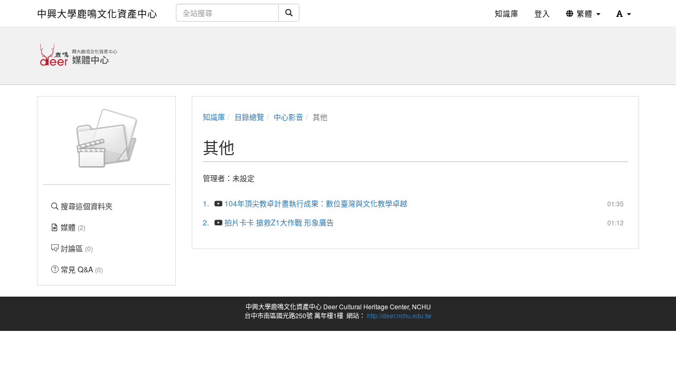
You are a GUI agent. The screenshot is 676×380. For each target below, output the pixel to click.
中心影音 (288, 116)
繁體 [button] (584, 13)
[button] (623, 13)
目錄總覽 (249, 116)
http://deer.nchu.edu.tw (399, 315)
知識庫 (214, 116)
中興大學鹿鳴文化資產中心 (97, 13)
